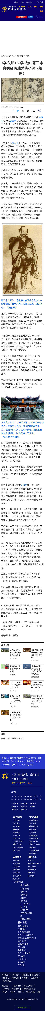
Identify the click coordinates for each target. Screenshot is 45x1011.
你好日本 (23, 892)
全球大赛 (24, 809)
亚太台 (20, 761)
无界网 (20, 992)
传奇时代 (21, 929)
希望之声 (15, 989)
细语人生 (32, 853)
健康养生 (32, 857)
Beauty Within (25, 904)
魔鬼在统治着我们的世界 (27, 938)
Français (5, 765)
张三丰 (13, 121)
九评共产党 (22, 941)
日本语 (23, 765)
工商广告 (21, 965)
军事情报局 (33, 838)
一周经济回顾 (18, 841)
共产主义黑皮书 (24, 953)
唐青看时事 (33, 841)
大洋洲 (34, 758)
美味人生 (23, 901)
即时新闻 (33, 803)
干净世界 (6, 989)
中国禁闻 (16, 826)
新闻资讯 (23, 774)
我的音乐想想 (25, 919)
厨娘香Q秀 (24, 910)
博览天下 (24, 806)
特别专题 (22, 922)
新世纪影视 (30, 992)
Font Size (33, 110)
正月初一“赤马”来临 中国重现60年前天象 (37, 684)
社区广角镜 (17, 844)
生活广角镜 (24, 889)
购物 (30, 783)
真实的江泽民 (23, 944)
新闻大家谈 (33, 820)
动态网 (12, 992)
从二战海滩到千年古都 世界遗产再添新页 (15, 652)
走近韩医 (31, 876)
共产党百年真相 (24, 932)
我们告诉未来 (23, 926)
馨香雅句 (16, 870)
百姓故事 (21, 956)
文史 (13, 56)
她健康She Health (34, 864)
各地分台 (29, 2)
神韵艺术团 (17, 986)
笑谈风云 (16, 864)
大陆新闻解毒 (34, 850)
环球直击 (16, 823)
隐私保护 (35, 975)
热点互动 (32, 823)
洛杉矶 (27, 758)
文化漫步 (20, 56)
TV (31, 17)
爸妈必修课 (17, 876)
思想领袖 (32, 832)
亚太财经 (16, 850)
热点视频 (24, 803)
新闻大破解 (33, 835)
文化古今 (16, 879)
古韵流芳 (16, 867)
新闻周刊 (16, 835)
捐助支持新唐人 (19, 783)
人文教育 (17, 857)
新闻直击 (16, 832)
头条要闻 (14, 803)
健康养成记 (32, 870)
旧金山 (13, 761)
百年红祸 (21, 947)
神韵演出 (14, 809)
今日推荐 (14, 806)
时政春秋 (32, 829)
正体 (37, 2)
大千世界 (23, 907)
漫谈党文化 (22, 959)
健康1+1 (31, 861)
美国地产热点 (18, 882)
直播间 (24, 778)
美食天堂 (23, 898)
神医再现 (31, 873)
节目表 (15, 778)
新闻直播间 (22, 17)
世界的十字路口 (35, 844)
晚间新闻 (16, 829)
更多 (39, 992)
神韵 (16, 2)
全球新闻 (16, 820)
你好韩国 (23, 895)
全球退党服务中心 (28, 989)
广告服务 (25, 978)
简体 (41, 2)
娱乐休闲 (24, 885)
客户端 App (7, 981)
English (37, 761)
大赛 (22, 2)
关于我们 (16, 975)
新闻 (13, 791)
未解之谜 (16, 861)
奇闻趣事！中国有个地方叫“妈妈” (15, 668)
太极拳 (24, 485)
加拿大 (20, 758)
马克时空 (32, 847)
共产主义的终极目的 (25, 935)
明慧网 (5, 992)
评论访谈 (33, 817)
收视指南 (25, 975)
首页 (3, 56)
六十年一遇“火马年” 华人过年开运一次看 (15, 684)
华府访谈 (16, 838)
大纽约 (13, 758)
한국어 (30, 765)
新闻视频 (17, 817)
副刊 (8, 56)
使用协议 (6, 978)
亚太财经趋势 (18, 847)
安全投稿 (15, 978)
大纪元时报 (28, 986)
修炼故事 (21, 962)
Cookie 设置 (22, 1007)
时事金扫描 (33, 826)
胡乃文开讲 (32, 867)
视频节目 (34, 774)
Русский (14, 765)
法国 (7, 761)
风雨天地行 (22, 950)
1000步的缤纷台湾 (26, 914)
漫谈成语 (16, 873)
